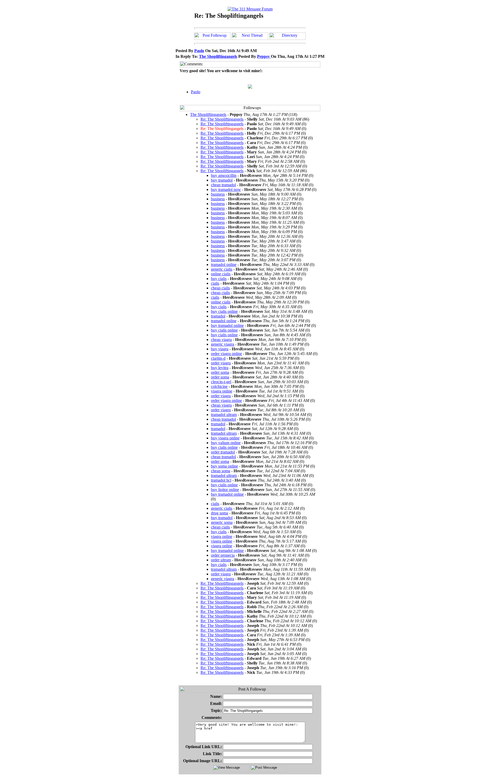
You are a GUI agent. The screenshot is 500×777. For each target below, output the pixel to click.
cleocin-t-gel (221, 382)
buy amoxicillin (223, 175)
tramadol (218, 316)
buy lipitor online (225, 489)
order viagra (221, 363)
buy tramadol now (226, 189)
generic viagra (222, 344)
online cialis (220, 274)
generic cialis (221, 269)
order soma (220, 372)
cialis (215, 283)
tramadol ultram (224, 414)
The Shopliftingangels (218, 56)
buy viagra (219, 349)
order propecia (223, 555)
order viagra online (226, 353)
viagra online (221, 391)
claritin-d (218, 358)
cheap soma (220, 471)
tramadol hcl (221, 480)
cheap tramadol (223, 185)
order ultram (221, 560)
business (218, 194)
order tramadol (223, 452)
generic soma (222, 522)
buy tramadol (222, 180)
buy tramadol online (227, 325)
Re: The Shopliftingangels (222, 119)
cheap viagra (221, 339)
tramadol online (223, 264)
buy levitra (219, 367)
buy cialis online (224, 311)
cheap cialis (220, 288)
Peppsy (264, 56)
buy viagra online (225, 438)
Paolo (199, 50)
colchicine (219, 386)
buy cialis (219, 278)
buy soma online (224, 466)
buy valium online (226, 442)
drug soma (219, 513)
